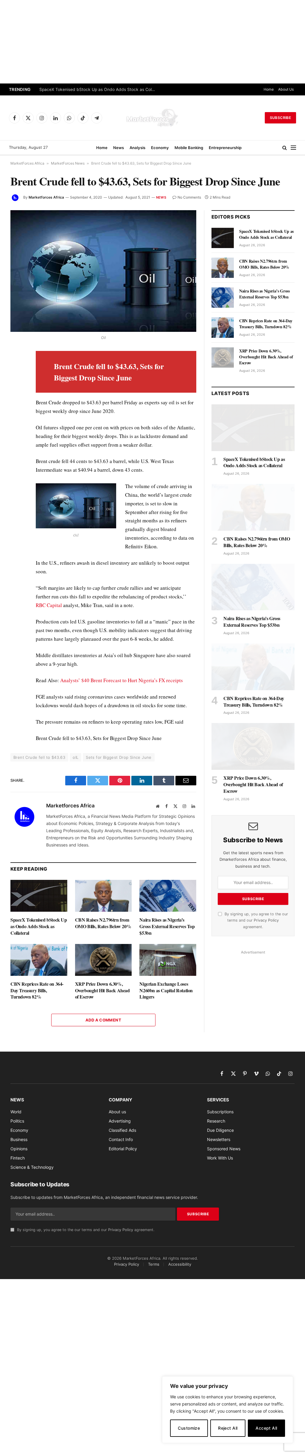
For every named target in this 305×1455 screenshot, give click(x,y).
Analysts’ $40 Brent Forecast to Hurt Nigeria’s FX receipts (121, 680)
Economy (160, 147)
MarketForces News (68, 163)
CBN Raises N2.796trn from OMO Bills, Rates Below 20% (103, 923)
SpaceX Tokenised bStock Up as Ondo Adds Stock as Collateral (98, 89)
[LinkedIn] (16, 397)
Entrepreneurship (225, 147)
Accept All (266, 1428)
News (118, 147)
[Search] (284, 147)
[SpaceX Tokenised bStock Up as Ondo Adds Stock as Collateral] (38, 896)
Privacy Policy (266, 920)
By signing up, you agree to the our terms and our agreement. (255, 920)
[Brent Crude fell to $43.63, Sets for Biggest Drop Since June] (103, 271)
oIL (75, 757)
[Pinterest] (16, 411)
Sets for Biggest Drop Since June (118, 757)
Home (269, 89)
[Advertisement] (152, 41)
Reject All (227, 1428)
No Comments (189, 197)
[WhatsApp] (16, 479)
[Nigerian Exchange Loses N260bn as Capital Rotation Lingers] (167, 960)
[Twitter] (16, 383)
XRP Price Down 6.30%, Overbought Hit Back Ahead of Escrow (102, 990)
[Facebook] (16, 370)
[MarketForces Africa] (152, 117)
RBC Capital (49, 605)
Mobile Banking (189, 147)
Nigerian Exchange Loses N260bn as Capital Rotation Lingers (166, 990)
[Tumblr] (16, 438)
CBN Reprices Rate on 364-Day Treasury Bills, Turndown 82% (36, 990)
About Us (286, 89)
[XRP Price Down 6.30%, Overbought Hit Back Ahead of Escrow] (103, 960)
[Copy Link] (16, 493)
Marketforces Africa (46, 197)
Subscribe (280, 117)
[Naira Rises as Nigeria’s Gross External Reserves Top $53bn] (167, 896)
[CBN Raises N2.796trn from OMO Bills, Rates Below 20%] (103, 896)
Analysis (137, 147)
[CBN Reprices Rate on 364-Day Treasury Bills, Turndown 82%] (38, 960)
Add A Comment (103, 1020)
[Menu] (293, 147)
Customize (189, 1428)
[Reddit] (16, 452)
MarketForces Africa (27, 163)
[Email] (16, 425)
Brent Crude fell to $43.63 (39, 757)
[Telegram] (16, 466)
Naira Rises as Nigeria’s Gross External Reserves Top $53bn (166, 926)
